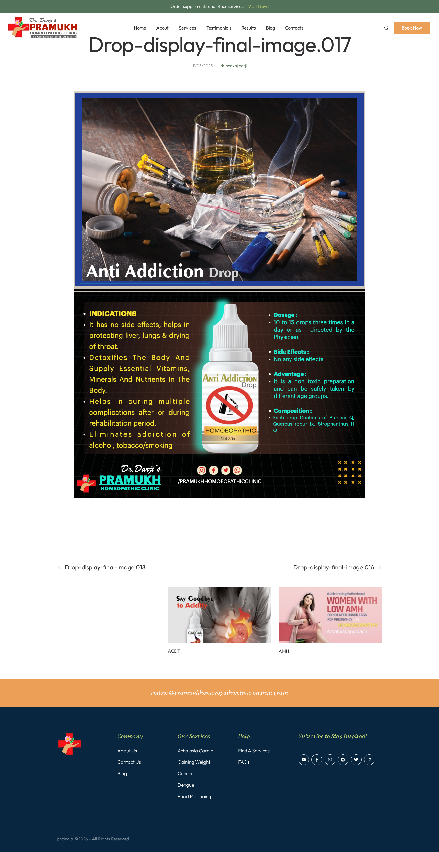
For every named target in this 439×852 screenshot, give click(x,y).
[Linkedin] (369, 759)
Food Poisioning (194, 796)
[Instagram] (330, 759)
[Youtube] (304, 759)
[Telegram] (343, 759)
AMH (284, 651)
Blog (122, 773)
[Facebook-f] (316, 759)
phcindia (65, 838)
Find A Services (254, 750)
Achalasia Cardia (195, 750)
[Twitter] (356, 759)
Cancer (185, 773)
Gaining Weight (194, 762)
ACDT (174, 651)
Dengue (186, 785)
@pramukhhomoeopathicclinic (210, 692)
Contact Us (129, 762)
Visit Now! (258, 6)
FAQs (243, 762)
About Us (127, 750)
